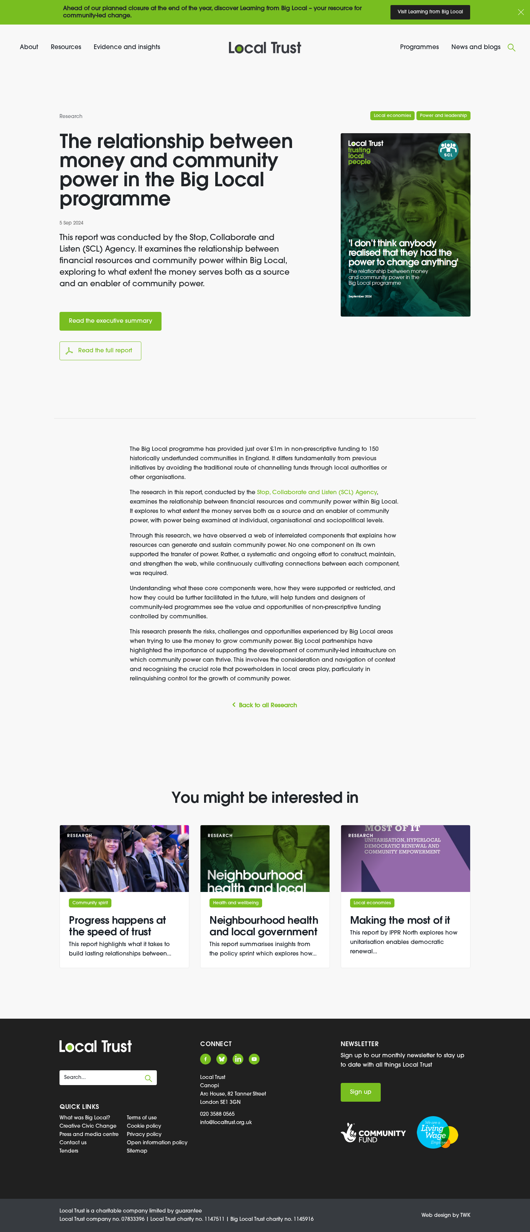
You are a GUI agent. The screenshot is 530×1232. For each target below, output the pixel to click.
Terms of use (142, 1118)
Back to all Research (268, 706)
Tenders (68, 1151)
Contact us (73, 1143)
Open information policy (157, 1143)
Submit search (148, 1078)
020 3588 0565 (217, 1114)
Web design (436, 1215)
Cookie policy (144, 1126)
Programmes (419, 47)
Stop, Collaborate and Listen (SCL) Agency (317, 493)
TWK (465, 1215)
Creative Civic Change (87, 1126)
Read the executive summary (110, 321)
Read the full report (105, 351)
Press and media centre (89, 1134)
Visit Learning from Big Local (430, 12)
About (29, 47)
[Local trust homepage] (265, 47)
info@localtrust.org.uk (226, 1123)
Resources (66, 47)
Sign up (360, 1092)
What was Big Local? (84, 1118)
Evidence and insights (127, 47)
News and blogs (475, 47)
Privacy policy (144, 1134)
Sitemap (137, 1151)
